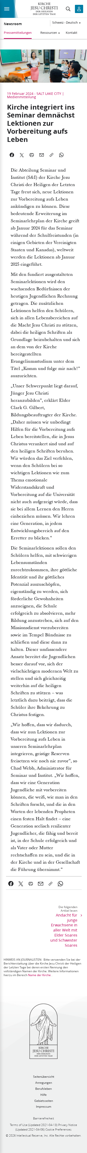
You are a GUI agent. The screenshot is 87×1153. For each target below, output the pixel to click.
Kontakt (71, 32)
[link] (11, 884)
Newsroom (13, 24)
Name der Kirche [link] (39, 975)
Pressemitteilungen (18, 32)
